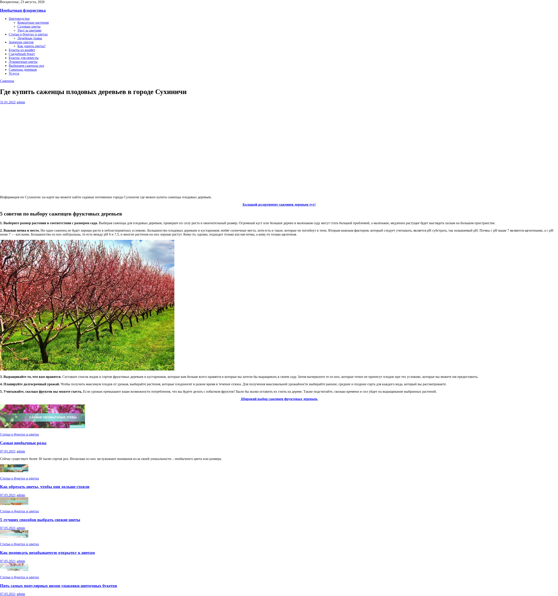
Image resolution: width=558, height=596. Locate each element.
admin (21, 102)
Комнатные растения (33, 22)
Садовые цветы (29, 26)
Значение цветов (21, 42)
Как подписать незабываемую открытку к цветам (47, 552)
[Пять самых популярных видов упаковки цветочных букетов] (14, 570)
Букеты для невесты (24, 58)
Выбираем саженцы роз (26, 65)
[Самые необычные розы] (42, 427)
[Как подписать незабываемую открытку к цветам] (14, 537)
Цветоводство (19, 18)
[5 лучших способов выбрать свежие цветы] (14, 504)
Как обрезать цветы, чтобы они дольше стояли (44, 486)
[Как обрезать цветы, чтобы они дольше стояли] (14, 471)
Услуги (14, 73)
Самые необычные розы (23, 443)
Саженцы (7, 81)
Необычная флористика (23, 10)
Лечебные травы (29, 38)
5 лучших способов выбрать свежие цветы (40, 519)
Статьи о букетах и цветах (28, 34)
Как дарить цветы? (31, 46)
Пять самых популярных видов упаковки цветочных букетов (58, 585)
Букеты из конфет (22, 50)
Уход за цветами (29, 30)
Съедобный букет (22, 54)
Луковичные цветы (23, 62)
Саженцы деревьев (23, 69)
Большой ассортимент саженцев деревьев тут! (279, 204)
